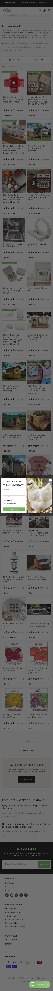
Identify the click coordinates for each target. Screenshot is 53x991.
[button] (39, 984)
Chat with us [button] (42, 984)
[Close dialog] (50, 480)
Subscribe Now (14, 509)
